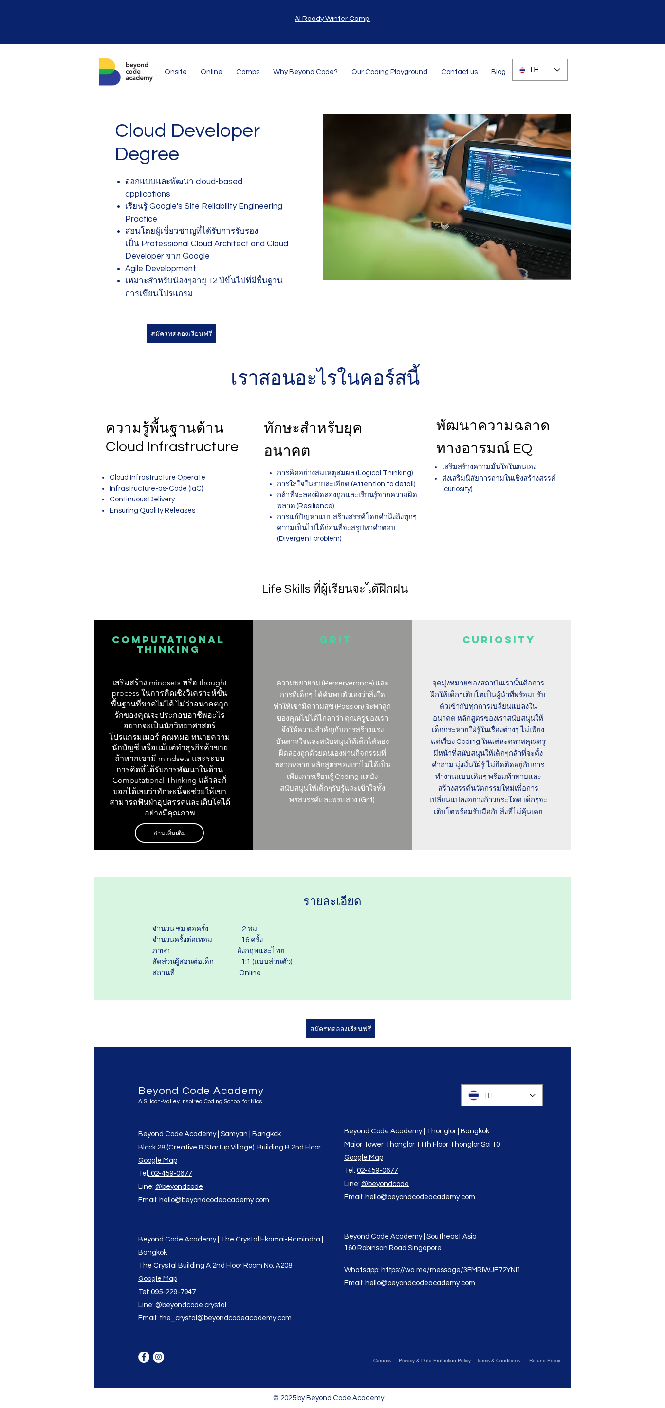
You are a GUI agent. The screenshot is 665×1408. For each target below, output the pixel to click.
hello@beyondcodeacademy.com (214, 1200)
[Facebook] (143, 1357)
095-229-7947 (173, 1292)
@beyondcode (179, 1186)
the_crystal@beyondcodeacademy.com (225, 1318)
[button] (175, 72)
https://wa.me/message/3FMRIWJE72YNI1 (451, 1270)
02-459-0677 (377, 1170)
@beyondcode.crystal (190, 1305)
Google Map (157, 1160)
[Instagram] (158, 1357)
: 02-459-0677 (170, 1173)
